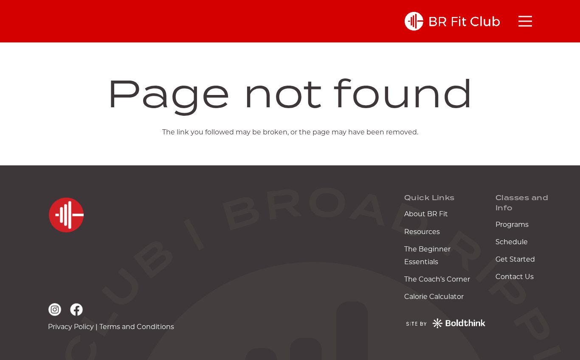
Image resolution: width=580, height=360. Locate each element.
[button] (525, 21)
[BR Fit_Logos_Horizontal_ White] (452, 21)
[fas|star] (66, 215)
